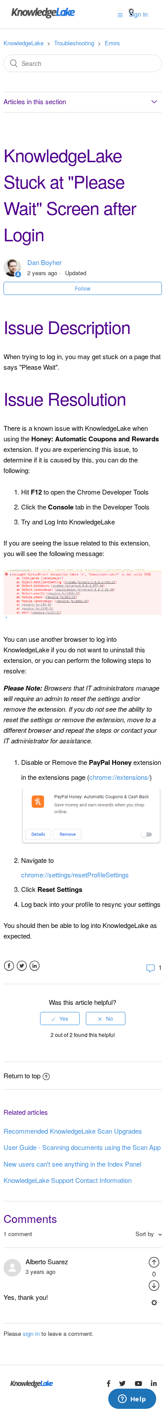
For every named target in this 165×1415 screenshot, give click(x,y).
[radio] (60, 1018)
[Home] (43, 18)
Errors (112, 43)
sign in (31, 1333)
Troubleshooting (74, 43)
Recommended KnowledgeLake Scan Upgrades (73, 1130)
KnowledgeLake (24, 43)
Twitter (21, 965)
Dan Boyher (44, 262)
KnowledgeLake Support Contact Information (68, 1180)
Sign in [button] (138, 14)
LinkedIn (34, 965)
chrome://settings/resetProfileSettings (75, 874)
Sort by (146, 1233)
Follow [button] (83, 288)
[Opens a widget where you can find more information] (132, 1400)
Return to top (22, 1075)
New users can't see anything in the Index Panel (72, 1163)
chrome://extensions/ (119, 777)
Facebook (9, 965)
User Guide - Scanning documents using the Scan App (82, 1147)
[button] (120, 14)
